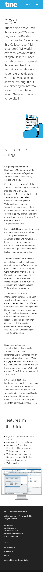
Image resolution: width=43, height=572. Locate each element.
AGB (6, 543)
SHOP (6, 556)
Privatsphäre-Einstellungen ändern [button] (16, 560)
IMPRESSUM (8, 551)
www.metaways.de (11, 536)
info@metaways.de (16, 533)
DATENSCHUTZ (9, 547)
